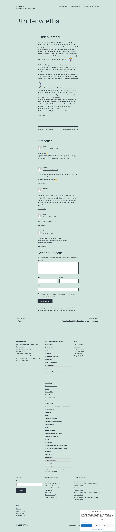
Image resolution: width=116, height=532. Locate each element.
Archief (47, 481)
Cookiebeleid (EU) (75, 6)
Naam (40, 277)
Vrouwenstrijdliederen (50, 463)
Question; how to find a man (52, 436)
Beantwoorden (42, 162)
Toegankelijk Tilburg (80, 356)
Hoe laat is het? (49, 403)
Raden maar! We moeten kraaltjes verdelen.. (56, 448)
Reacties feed (20, 513)
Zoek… (18, 481)
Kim (41, 131)
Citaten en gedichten (51, 483)
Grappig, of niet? (49, 391)
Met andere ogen (50, 495)
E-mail (61, 277)
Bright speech (20, 346)
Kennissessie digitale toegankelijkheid (27, 344)
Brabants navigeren (50, 371)
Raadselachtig (48, 442)
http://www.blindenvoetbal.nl (47, 221)
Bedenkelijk (48, 353)
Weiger (97, 525)
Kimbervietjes (22, 6)
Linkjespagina (78, 353)
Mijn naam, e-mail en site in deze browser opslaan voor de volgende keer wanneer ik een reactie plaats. (58, 295)
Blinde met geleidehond (51, 362)
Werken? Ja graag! (50, 466)
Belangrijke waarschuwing (51, 356)
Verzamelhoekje (49, 497)
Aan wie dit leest (49, 344)
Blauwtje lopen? (49, 359)
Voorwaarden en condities (91, 6)
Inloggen (18, 508)
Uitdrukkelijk (48, 457)
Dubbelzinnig (48, 383)
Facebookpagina (79, 349)
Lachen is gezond (49, 409)
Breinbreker (48, 374)
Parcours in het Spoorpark (23, 351)
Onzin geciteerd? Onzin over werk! (53, 421)
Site (39, 285)
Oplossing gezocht (49, 424)
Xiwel (45, 146)
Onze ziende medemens (51, 418)
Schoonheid (48, 451)
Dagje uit (47, 485)
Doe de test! (48, 377)
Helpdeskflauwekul (50, 397)
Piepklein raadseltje (50, 430)
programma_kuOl (79, 481)
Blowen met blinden (50, 368)
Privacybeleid (100, 529)
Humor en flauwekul (51, 488)
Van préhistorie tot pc (50, 460)
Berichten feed (20, 511)
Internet (47, 490)
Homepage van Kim (79, 351)
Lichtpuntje (48, 412)
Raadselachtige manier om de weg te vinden (56, 445)
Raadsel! (47, 439)
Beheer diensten (85, 522)
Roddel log (89, 481)
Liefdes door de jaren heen (24, 349)
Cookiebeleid (94, 529)
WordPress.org (20, 515)
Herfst (46, 400)
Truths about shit (49, 454)
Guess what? (48, 394)
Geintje (47, 389)
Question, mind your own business (53, 433)
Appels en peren (49, 347)
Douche (47, 380)
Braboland (77, 346)
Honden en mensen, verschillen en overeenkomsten (57, 406)
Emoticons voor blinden (51, 386)
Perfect (47, 427)
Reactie (40, 260)
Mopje (46, 415)
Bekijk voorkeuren (108, 525)
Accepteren (86, 525)
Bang (46, 350)
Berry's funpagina (79, 344)
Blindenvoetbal (49, 365)
